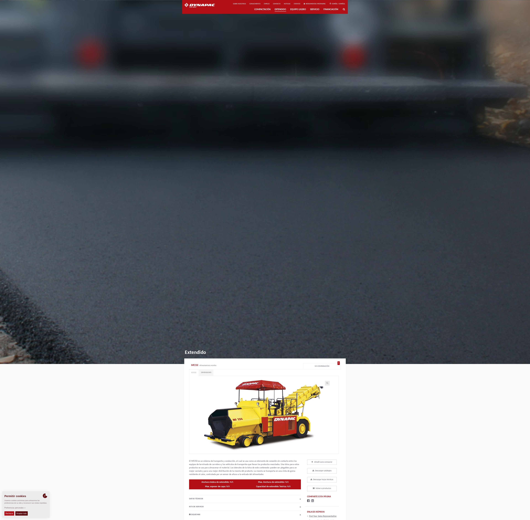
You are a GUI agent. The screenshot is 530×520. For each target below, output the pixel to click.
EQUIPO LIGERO (298, 9)
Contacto (276, 4)
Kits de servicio (245, 507)
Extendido (280, 9)
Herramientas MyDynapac (315, 4)
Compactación (262, 9)
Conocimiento (254, 4)
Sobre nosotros (239, 4)
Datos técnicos (245, 499)
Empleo (267, 4)
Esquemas (245, 515)
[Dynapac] (201, 5)
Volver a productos (323, 488)
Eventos (297, 4)
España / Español (338, 4)
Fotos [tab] (193, 372)
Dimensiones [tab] (206, 372)
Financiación (331, 9)
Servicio (314, 9)
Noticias (287, 4)
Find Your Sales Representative (322, 516)
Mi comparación (327, 365)
